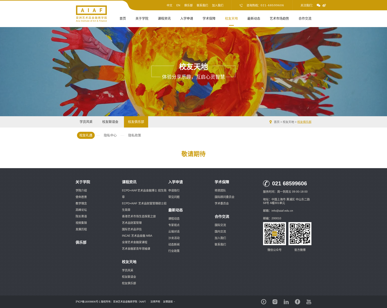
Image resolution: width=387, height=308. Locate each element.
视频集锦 (81, 222)
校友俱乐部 (304, 121)
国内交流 (220, 231)
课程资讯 (164, 18)
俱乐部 (188, 5)
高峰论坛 (81, 209)
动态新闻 (174, 244)
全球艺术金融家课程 (134, 242)
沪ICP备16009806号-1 (88, 301)
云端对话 (174, 231)
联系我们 (202, 5)
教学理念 (81, 203)
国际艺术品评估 (132, 229)
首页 (123, 18)
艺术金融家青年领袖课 (136, 248)
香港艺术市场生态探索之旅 (139, 216)
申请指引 (174, 190)
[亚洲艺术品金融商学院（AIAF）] (91, 21)
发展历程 (81, 229)
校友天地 (231, 18)
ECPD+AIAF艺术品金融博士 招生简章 (144, 193)
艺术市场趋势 (279, 18)
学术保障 (209, 18)
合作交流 (305, 18)
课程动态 (174, 218)
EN (178, 5)
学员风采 (127, 270)
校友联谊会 (129, 276)
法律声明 (155, 301)
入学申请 (186, 18)
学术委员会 (222, 203)
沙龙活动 (174, 237)
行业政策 (174, 250)
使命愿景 (81, 196)
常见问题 (174, 196)
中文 (169, 5)
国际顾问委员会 (224, 196)
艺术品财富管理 (132, 222)
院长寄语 (81, 216)
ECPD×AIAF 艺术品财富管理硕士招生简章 (144, 206)
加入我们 (217, 5)
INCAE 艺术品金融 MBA (137, 235)
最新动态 (253, 18)
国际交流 (220, 225)
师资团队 (220, 190)
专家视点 (174, 225)
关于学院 (141, 18)
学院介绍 (81, 190)
